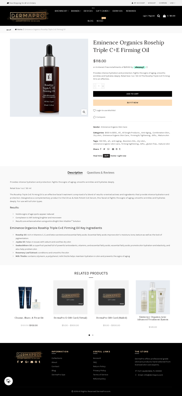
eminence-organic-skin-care (106, 144)
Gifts (154, 135)
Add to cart (132, 94)
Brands (75, 11)
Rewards (131, 11)
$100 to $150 (111, 132)
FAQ (95, 362)
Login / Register (149, 16)
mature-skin (164, 144)
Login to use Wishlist (106, 110)
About (54, 362)
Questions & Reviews (100, 172)
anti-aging (116, 141)
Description (75, 172)
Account (97, 358)
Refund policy (99, 379)
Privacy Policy (99, 370)
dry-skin (141, 141)
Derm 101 (118, 11)
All (119, 132)
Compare (163, 3)
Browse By (61, 11)
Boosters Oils (129, 141)
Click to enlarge (84, 112)
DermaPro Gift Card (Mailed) (111, 318)
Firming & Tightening (140, 135)
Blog (90, 21)
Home (19, 29)
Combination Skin (161, 132)
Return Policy (99, 366)
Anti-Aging (146, 132)
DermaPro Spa (58, 374)
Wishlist (152, 3)
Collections (57, 358)
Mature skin (163, 135)
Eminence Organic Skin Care (114, 127)
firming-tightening (129, 144)
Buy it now (132, 102)
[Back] (8, 29)
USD (172, 3)
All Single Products (131, 132)
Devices (89, 9)
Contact (55, 366)
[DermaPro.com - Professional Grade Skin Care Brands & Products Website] (28, 15)
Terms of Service (100, 374)
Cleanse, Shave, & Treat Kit (29, 318)
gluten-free (151, 144)
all (109, 141)
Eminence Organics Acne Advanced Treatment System (152, 318)
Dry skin (97, 135)
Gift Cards (102, 11)
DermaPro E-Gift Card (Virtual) (70, 318)
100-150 (102, 141)
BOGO (101, 19)
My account (139, 3)
